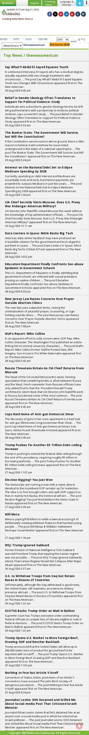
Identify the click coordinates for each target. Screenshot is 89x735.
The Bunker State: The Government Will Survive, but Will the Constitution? (42, 134)
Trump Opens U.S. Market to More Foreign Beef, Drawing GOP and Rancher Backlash (41, 640)
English (34, 3)
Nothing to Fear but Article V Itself (31, 673)
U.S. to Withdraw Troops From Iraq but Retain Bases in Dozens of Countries (40, 578)
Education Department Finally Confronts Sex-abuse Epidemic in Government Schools (44, 266)
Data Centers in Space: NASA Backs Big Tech (39, 233)
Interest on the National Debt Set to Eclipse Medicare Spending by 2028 (38, 169)
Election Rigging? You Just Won (29, 480)
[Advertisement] (44, 28)
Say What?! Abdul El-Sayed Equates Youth (36, 67)
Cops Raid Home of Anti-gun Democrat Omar (39, 414)
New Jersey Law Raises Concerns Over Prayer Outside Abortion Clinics (39, 301)
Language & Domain (66, 3)
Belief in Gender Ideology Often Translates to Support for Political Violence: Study (40, 100)
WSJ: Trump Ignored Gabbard (27, 545)
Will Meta (12, 514)
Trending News (49, 3)
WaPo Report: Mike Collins (25, 334)
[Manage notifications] (79, 726)
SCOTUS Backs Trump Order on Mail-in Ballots (40, 611)
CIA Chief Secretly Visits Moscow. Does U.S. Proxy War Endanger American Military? (42, 204)
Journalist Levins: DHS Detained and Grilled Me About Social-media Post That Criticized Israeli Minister (41, 704)
